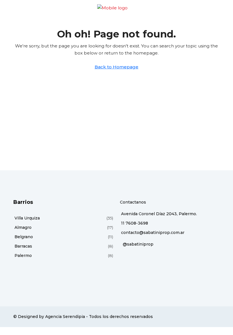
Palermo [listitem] (23, 255)
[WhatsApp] (216, 316)
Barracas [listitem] (23, 246)
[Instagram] (209, 316)
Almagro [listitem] (23, 227)
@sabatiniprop (138, 244)
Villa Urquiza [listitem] (27, 218)
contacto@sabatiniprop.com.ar (152, 232)
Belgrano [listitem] (23, 236)
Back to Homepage (116, 67)
